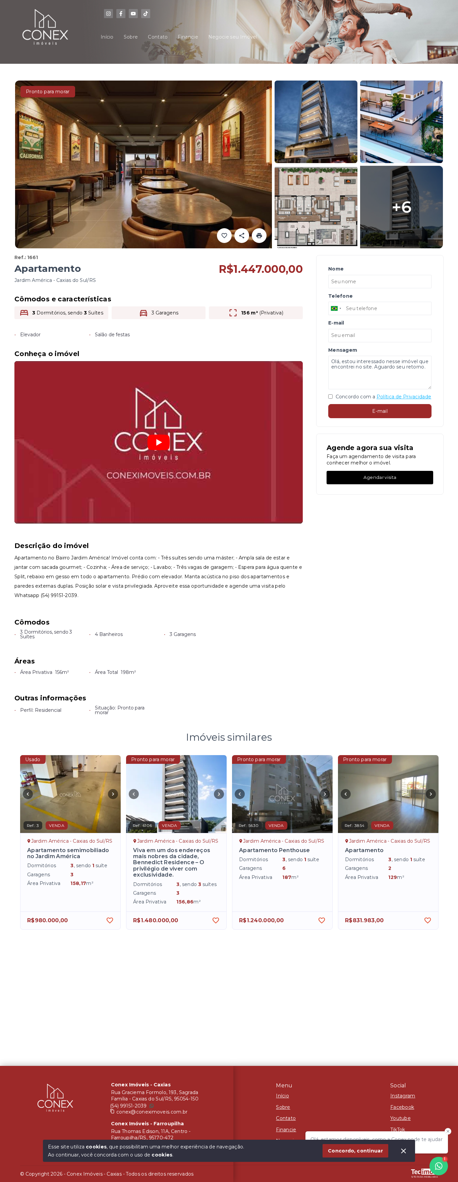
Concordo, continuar (355, 1151)
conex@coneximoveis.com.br (152, 1112)
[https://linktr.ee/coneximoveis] (108, 13)
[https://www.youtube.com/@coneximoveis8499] (133, 13)
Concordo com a (382, 397)
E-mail (380, 411)
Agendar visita (379, 477)
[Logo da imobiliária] (55, 1099)
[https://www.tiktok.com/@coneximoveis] (145, 13)
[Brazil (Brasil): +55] (336, 308)
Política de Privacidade (404, 397)
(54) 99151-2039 (128, 1106)
